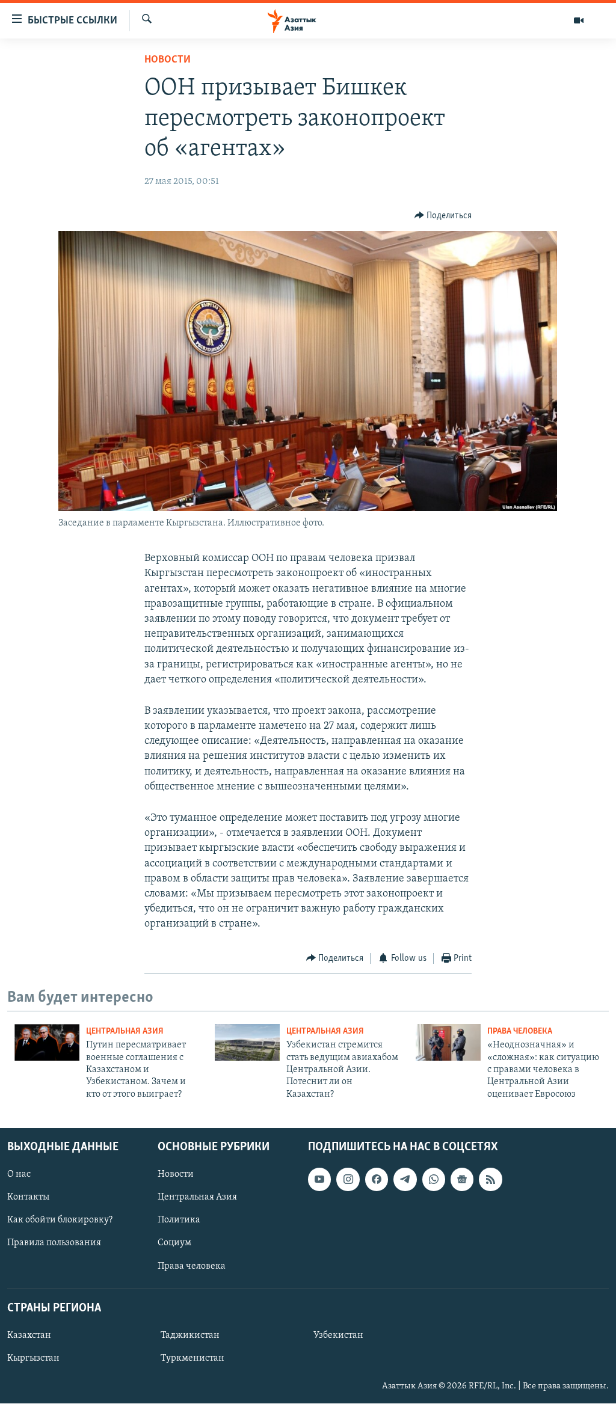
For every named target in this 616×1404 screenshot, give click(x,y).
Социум (174, 1243)
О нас (19, 1174)
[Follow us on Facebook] (376, 1179)
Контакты (28, 1197)
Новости (167, 60)
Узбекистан (338, 1335)
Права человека (519, 1031)
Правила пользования (54, 1243)
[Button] (443, 216)
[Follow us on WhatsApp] (433, 1179)
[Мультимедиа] (579, 20)
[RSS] (490, 1179)
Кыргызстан (33, 1358)
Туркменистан (192, 1358)
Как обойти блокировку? (59, 1220)
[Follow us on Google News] (462, 1179)
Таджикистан (190, 1335)
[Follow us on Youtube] (319, 1179)
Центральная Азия (125, 1031)
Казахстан (29, 1335)
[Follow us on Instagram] (347, 1179)
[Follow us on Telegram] (404, 1179)
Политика (179, 1220)
